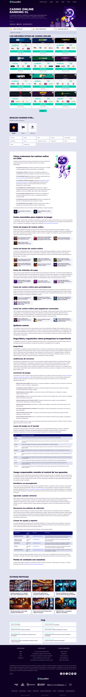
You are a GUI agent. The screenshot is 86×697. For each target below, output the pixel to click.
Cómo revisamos (64, 655)
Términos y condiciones (25, 695)
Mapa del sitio (62, 695)
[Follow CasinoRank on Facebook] (61, 674)
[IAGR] (16, 684)
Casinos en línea (43, 1)
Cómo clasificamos (64, 658)
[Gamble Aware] (57, 684)
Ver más (42, 110)
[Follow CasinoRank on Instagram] (64, 674)
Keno (21, 653)
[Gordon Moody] (41, 684)
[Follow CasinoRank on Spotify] (72, 674)
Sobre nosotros (63, 651)
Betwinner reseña (42, 70)
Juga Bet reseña (43, 53)
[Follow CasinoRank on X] (67, 674)
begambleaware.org (37, 542)
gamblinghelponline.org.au (38, 549)
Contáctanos (64, 653)
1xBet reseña (20, 53)
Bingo (20, 651)
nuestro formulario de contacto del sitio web (33, 564)
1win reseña (20, 88)
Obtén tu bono (20, 51)
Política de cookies (44, 695)
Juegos (51, 1)
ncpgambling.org (36, 539)
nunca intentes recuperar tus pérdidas (36, 489)
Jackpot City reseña (65, 70)
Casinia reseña (65, 106)
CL (10, 673)
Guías (68, 1)
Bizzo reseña (42, 106)
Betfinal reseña (65, 53)
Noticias (74, 1)
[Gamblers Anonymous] (23, 684)
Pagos (63, 1)
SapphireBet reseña (65, 88)
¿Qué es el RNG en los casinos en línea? (41, 658)
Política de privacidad (64, 660)
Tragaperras (20, 658)
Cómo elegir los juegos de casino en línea (41, 653)
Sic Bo (20, 655)
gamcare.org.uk (36, 546)
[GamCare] (31, 684)
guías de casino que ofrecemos (51, 223)
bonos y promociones (21, 177)
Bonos (57, 1)
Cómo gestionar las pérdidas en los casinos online (41, 660)
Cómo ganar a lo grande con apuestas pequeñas (41, 655)
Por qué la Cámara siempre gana (41, 651)
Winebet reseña (20, 106)
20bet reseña (20, 70)
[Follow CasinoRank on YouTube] (69, 674)
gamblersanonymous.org (38, 536)
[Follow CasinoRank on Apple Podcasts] (75, 674)
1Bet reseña (43, 88)
